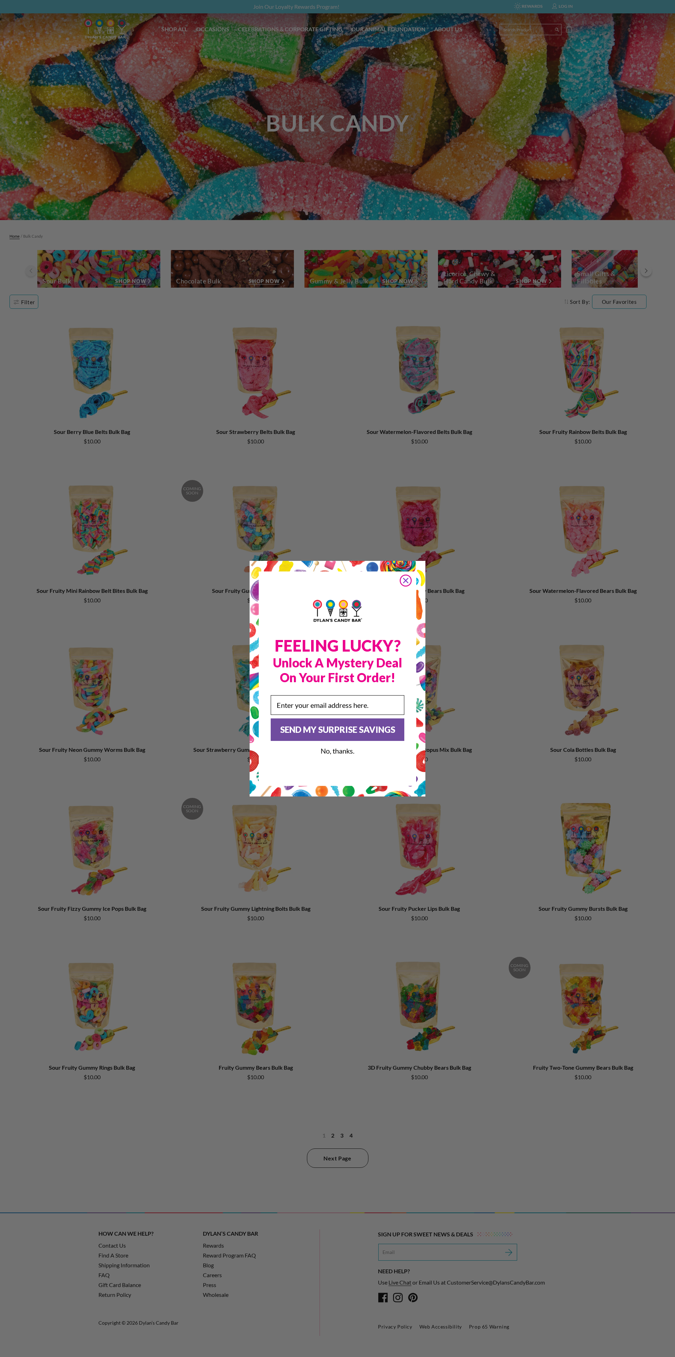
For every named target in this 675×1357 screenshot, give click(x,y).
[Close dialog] (405, 580)
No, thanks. (337, 751)
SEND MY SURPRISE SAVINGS (337, 729)
